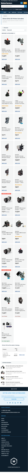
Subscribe (13, 399)
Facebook (7, 403)
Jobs (2, 447)
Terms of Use (5, 453)
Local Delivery (5, 444)
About (3, 438)
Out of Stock (4, 316)
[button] (14, 9)
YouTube (20, 403)
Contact (3, 440)
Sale (9, 12)
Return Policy (5, 449)
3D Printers (20, 12)
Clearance (6, 27)
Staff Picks (14, 12)
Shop (2, 418)
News (2, 420)
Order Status (5, 442)
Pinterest (18, 403)
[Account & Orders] (21, 3)
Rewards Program (6, 446)
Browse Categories (8, 33)
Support (3, 428)
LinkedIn (15, 403)
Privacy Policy (5, 451)
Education (4, 426)
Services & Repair (6, 432)
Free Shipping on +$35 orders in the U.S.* (9, 0)
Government (4, 430)
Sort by (3, 30)
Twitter (10, 403)
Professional (5, 424)
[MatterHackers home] (6, 3)
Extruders (5, 16)
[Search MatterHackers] (25, 6)
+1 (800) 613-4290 (5, 410)
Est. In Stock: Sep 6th (6, 341)
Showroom (4, 422)
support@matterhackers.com (10, 412)
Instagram (12, 403)
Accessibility (4, 455)
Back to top (14, 388)
